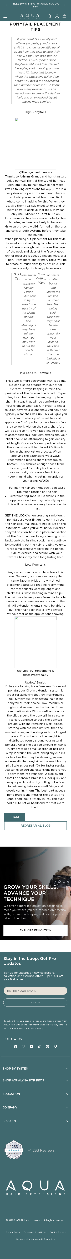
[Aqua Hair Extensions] (29, 16)
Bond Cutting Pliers (41, 278)
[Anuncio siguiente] (64, 5)
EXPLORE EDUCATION (35, 930)
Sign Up (35, 1002)
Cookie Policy (58, 1232)
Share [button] (15, 817)
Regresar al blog (35, 825)
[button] (5, 16)
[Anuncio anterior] (6, 5)
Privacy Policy (35, 1028)
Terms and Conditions (36, 1232)
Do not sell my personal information (35, 1239)
